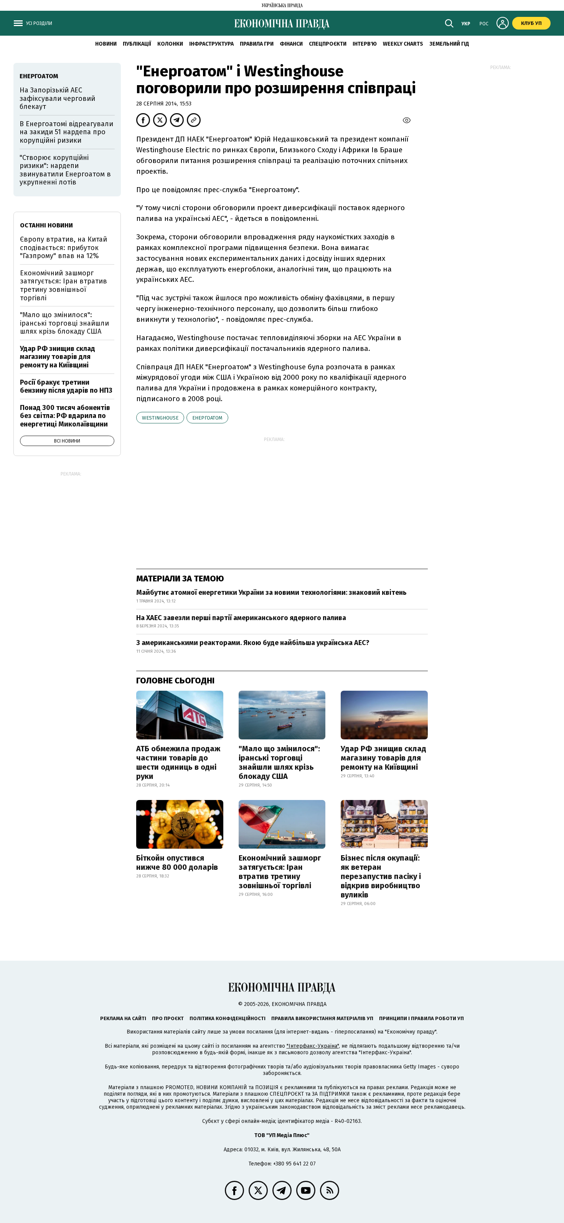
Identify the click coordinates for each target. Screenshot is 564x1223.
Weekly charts (403, 44)
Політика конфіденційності (228, 1018)
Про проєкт (168, 1018)
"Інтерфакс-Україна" (313, 1046)
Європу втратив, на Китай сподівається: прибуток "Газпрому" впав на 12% (63, 247)
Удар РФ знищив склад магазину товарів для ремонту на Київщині (383, 758)
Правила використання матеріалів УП (322, 1018)
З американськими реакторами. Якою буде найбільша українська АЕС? (252, 643)
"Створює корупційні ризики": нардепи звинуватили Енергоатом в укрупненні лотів (65, 170)
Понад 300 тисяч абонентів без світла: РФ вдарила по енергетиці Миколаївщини (65, 415)
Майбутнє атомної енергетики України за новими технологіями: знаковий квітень (271, 592)
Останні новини (46, 225)
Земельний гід (449, 44)
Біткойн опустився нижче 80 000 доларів (177, 862)
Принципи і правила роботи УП (421, 1018)
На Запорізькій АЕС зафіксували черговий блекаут (57, 98)
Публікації (137, 44)
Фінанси (291, 44)
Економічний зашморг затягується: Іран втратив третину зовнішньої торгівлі (280, 871)
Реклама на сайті (123, 1018)
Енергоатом (207, 418)
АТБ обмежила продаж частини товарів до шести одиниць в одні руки (178, 762)
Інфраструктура (211, 44)
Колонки (170, 44)
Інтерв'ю (365, 44)
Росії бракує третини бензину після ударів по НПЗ (66, 386)
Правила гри (257, 44)
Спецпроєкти (327, 44)
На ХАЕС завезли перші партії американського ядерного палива (241, 618)
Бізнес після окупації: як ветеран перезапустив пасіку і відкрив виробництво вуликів (381, 876)
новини (106, 44)
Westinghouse (160, 418)
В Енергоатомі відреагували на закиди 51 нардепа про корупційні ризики (66, 132)
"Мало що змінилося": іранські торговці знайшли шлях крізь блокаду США (279, 762)
